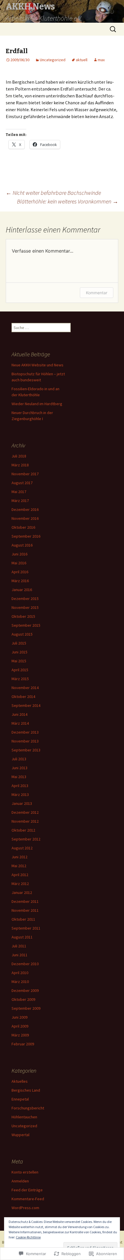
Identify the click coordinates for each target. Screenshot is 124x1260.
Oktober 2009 (23, 999)
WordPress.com (25, 1207)
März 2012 (20, 883)
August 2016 (22, 545)
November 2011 (25, 910)
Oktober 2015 (23, 616)
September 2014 (26, 705)
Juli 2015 (19, 643)
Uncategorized (52, 59)
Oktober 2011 (23, 919)
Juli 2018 (19, 456)
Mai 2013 (19, 776)
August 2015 (22, 634)
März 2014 (20, 723)
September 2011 (26, 928)
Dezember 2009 (25, 990)
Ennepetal (20, 1099)
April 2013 (20, 785)
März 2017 (20, 500)
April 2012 (20, 874)
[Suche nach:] (113, 29)
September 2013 (26, 750)
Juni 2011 (19, 954)
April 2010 (20, 972)
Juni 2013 (19, 767)
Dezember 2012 (25, 812)
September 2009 (26, 1008)
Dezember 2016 (25, 509)
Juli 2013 (19, 758)
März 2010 (20, 981)
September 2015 (26, 625)
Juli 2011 (19, 946)
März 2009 (20, 1035)
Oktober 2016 (23, 527)
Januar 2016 (22, 589)
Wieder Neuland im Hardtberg (37, 403)
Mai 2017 (19, 491)
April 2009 (20, 1026)
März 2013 (20, 794)
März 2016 (20, 580)
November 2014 (25, 687)
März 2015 (20, 678)
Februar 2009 (23, 1044)
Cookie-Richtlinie (28, 1237)
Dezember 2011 (25, 901)
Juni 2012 (19, 856)
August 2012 (22, 848)
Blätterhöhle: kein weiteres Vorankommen (67, 201)
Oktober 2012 (23, 830)
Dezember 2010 (25, 963)
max (101, 59)
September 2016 (26, 536)
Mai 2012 (19, 865)
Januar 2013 (22, 803)
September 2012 (26, 839)
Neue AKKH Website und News (37, 365)
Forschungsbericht (28, 1108)
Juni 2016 (19, 554)
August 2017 (22, 482)
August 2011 (22, 937)
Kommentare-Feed (28, 1198)
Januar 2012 (22, 892)
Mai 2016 (19, 562)
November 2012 (25, 821)
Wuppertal (20, 1134)
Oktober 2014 (23, 696)
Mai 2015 (19, 660)
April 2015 (20, 669)
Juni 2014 (19, 714)
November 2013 (25, 741)
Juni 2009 (19, 1017)
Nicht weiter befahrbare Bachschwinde (53, 192)
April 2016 (20, 571)
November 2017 (25, 473)
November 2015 (25, 607)
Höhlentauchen (24, 1116)
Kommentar (96, 292)
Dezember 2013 (25, 732)
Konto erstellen (25, 1172)
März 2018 (20, 465)
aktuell (81, 59)
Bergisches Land (26, 1090)
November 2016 (25, 518)
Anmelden (20, 1181)
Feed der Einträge (27, 1189)
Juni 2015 (19, 652)
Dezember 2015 (25, 598)
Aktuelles (20, 1081)
